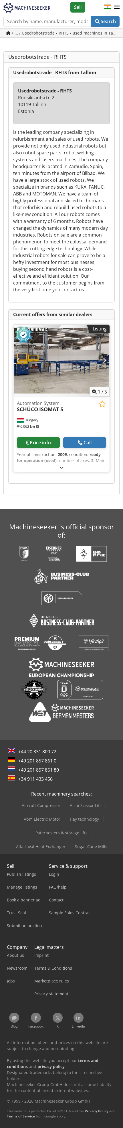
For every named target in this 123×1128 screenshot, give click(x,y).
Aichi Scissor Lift (85, 805)
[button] (117, 7)
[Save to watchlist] (102, 404)
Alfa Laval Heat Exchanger (41, 846)
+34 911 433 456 (35, 779)
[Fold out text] (61, 467)
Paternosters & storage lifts (61, 833)
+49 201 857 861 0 (37, 761)
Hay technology (84, 819)
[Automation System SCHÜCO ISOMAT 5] (61, 361)
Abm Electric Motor (42, 819)
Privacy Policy (96, 1111)
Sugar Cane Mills (91, 846)
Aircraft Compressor (41, 805)
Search (108, 21)
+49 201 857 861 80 (38, 770)
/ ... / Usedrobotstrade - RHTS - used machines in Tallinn (65, 33)
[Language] (107, 7)
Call (88, 442)
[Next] (104, 360)
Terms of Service (21, 1116)
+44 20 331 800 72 (37, 751)
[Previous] (18, 360)
